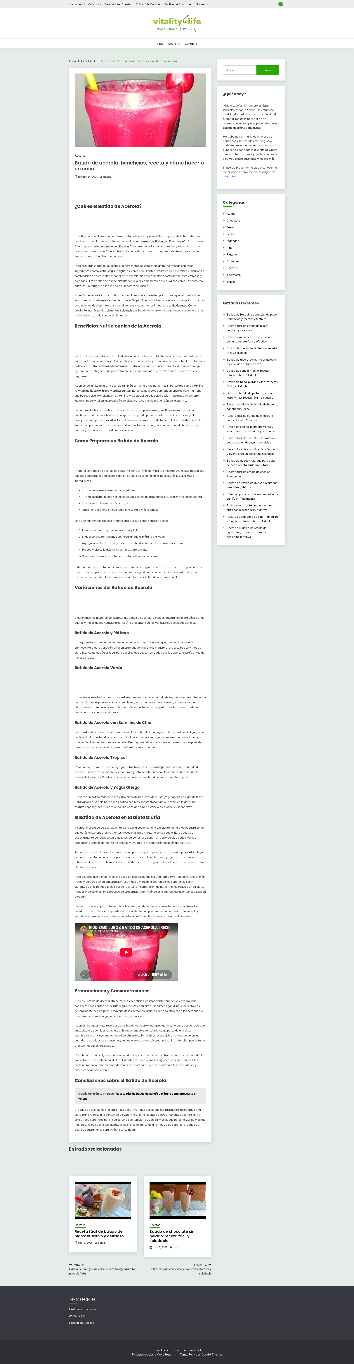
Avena (231, 213)
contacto (229, 176)
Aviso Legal (77, 4)
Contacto (94, 4)
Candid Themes (212, 1354)
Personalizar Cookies (118, 4)
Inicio (160, 43)
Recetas (80, 155)
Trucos (231, 281)
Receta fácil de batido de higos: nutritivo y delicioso (99, 1234)
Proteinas (233, 261)
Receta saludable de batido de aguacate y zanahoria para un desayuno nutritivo (246, 532)
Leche (231, 234)
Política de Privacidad (178, 4)
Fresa (230, 227)
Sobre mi (202, 4)
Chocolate (233, 220)
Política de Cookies (148, 4)
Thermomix (234, 275)
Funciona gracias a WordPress (152, 1354)
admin (107, 176)
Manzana (233, 241)
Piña (229, 247)
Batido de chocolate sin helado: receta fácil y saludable (172, 1236)
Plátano (232, 254)
